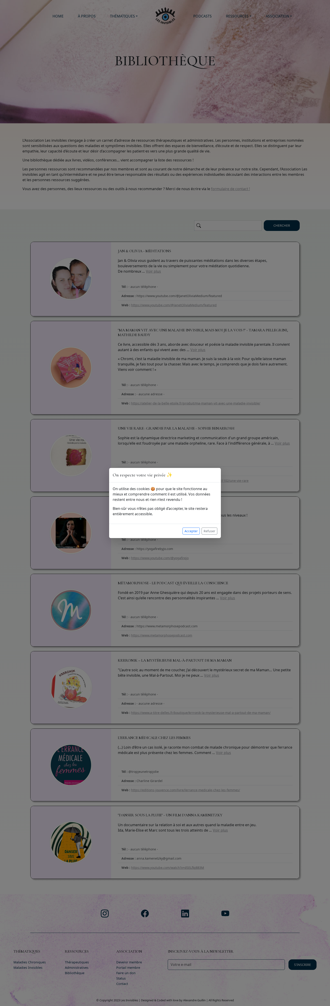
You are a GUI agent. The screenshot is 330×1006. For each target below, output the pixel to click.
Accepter (191, 531)
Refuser (209, 531)
